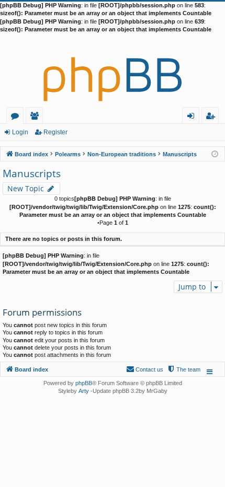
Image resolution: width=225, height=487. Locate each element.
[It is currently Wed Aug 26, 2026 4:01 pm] (214, 153)
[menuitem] (183, 369)
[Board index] (112, 70)
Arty (83, 391)
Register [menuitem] (212, 117)
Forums (17, 117)
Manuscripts (32, 173)
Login (20, 132)
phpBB (83, 383)
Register (55, 132)
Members (36, 117)
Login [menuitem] (193, 117)
